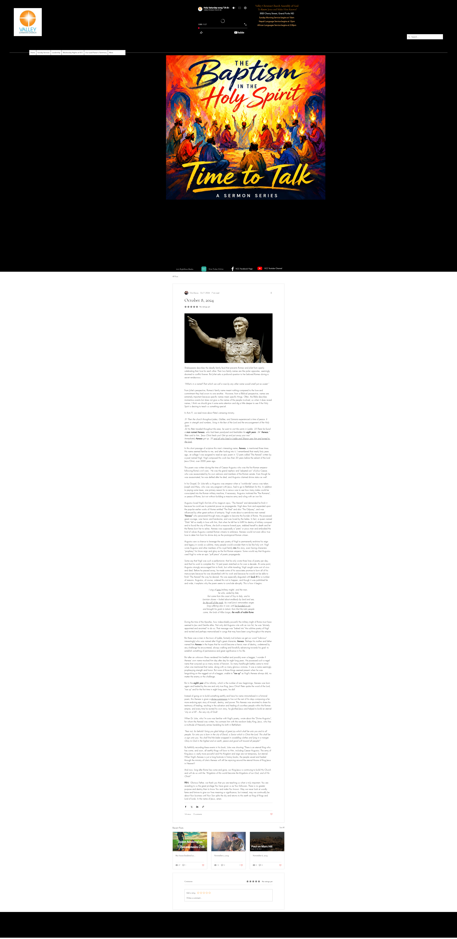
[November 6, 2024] (267, 841)
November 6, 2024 (260, 855)
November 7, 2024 (221, 855)
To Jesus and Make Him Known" (277, 9)
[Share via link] (203, 807)
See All (282, 827)
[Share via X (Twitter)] (191, 807)
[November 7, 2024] (228, 841)
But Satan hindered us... (185, 855)
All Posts (175, 276)
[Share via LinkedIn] (197, 807)
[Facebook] (203, 268)
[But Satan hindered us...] (190, 841)
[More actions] (271, 292)
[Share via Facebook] (185, 807)
